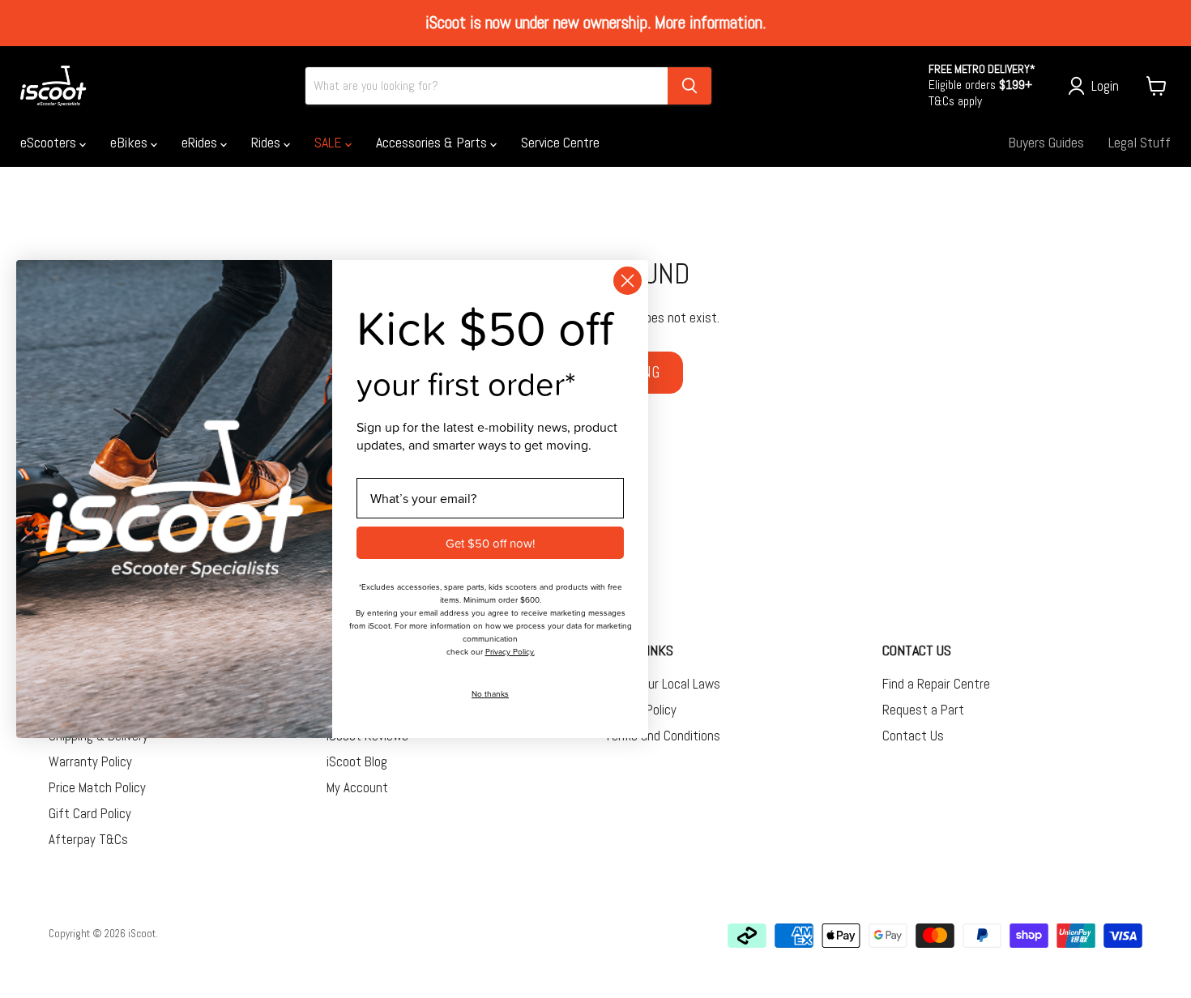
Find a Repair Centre (936, 684)
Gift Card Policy (90, 813)
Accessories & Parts (433, 142)
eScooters (49, 142)
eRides (200, 142)
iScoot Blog (357, 761)
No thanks (490, 693)
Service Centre (560, 142)
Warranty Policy (90, 761)
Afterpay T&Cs (88, 839)
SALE (329, 142)
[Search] (689, 85)
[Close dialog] (627, 281)
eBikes (130, 142)
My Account (357, 787)
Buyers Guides (1046, 142)
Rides (267, 142)
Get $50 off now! (490, 543)
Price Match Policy (97, 787)
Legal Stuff (1139, 142)
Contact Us (913, 735)
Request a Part (923, 710)
